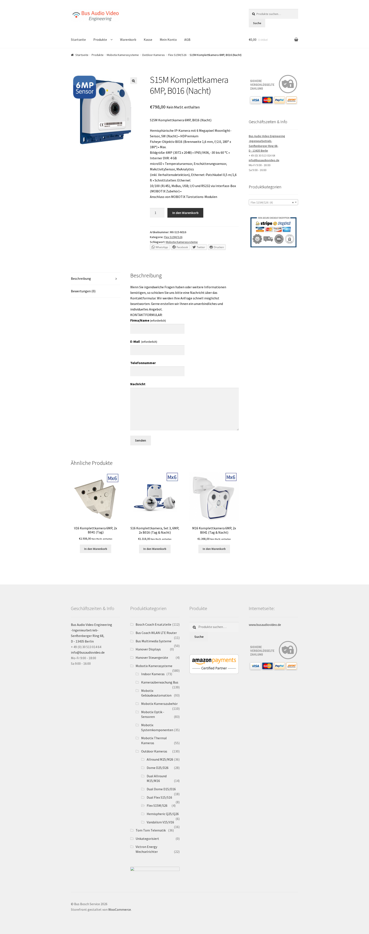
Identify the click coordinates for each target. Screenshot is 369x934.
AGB (187, 39)
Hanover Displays (148, 649)
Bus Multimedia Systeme (153, 641)
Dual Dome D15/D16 (161, 789)
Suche (257, 23)
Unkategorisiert (147, 838)
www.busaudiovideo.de (265, 624)
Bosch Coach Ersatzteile (153, 624)
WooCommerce (119, 909)
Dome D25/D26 (157, 768)
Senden (140, 440)
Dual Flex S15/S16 (159, 797)
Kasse (148, 39)
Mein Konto (168, 39)
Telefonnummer (143, 363)
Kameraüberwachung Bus (159, 682)
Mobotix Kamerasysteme (123, 55)
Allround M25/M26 (160, 759)
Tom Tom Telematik (151, 830)
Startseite (78, 39)
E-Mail (143, 341)
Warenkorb (128, 39)
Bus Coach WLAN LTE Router (156, 633)
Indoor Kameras (153, 674)
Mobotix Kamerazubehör (159, 703)
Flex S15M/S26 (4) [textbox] (272, 202)
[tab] (95, 278)
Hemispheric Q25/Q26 (163, 814)
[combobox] (273, 202)
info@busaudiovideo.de (264, 160)
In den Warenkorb (185, 213)
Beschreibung (81, 278)
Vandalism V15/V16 (160, 822)
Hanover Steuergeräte (152, 657)
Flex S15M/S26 (177, 55)
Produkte (100, 39)
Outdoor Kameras (153, 55)
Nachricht (137, 384)
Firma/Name (148, 320)
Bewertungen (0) (83, 291)
